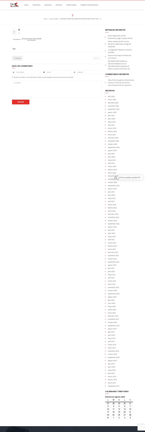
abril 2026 (111, 96)
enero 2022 (112, 249)
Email (48, 72)
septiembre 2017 (113, 386)
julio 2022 (111, 230)
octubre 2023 (112, 182)
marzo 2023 (112, 205)
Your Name (20, 72)
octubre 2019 (112, 322)
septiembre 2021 (113, 262)
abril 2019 (111, 341)
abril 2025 (111, 125)
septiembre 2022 (113, 224)
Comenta (17, 83)
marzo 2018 (112, 376)
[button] (127, 177)
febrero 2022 (112, 246)
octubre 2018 (112, 354)
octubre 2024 (112, 144)
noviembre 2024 (113, 141)
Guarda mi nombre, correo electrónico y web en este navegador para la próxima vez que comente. (44, 77)
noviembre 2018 (113, 351)
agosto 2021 (112, 265)
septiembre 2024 (113, 147)
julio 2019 (111, 332)
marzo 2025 (112, 128)
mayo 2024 (112, 160)
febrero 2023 (112, 208)
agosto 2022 (112, 227)
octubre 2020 (112, 291)
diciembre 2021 (113, 252)
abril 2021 (111, 278)
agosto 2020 (112, 297)
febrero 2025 (112, 131)
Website (80, 72)
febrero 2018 (112, 380)
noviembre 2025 (113, 106)
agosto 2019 (112, 329)
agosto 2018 (112, 361)
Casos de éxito (53, 19)
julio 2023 (111, 192)
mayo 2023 (112, 198)
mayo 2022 (112, 236)
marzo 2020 (112, 310)
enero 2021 (112, 284)
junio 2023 (111, 195)
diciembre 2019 (113, 316)
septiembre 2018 (113, 357)
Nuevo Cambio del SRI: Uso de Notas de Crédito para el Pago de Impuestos (119, 44)
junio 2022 (111, 233)
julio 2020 (111, 300)
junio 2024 (111, 157)
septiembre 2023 (113, 185)
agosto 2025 (112, 112)
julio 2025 (111, 115)
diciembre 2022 (113, 214)
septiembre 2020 (113, 294)
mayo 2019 (112, 338)
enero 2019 (112, 348)
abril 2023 (111, 201)
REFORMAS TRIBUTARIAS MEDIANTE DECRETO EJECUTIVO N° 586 (79, 19)
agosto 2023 (112, 189)
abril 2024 (111, 163)
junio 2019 (111, 335)
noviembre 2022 (113, 217)
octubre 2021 (112, 259)
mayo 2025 (112, 122)
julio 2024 (111, 154)
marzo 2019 (112, 345)
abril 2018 (111, 373)
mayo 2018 (112, 370)
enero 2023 (112, 211)
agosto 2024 (112, 150)
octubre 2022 (112, 221)
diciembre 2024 (113, 138)
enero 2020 (112, 313)
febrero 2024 (112, 170)
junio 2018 (111, 367)
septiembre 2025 (113, 109)
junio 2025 (111, 119)
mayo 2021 (112, 275)
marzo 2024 (112, 166)
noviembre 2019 (113, 319)
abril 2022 (111, 240)
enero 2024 (112, 173)
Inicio (45, 19)
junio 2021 (111, 271)
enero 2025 (112, 135)
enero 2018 (112, 383)
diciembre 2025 (113, 103)
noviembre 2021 (113, 256)
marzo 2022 (112, 243)
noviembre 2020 (113, 287)
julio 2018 (111, 364)
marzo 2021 (112, 281)
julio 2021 (111, 268)
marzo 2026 (112, 100)
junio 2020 (111, 303)
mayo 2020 (112, 306)
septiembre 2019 (113, 326)
